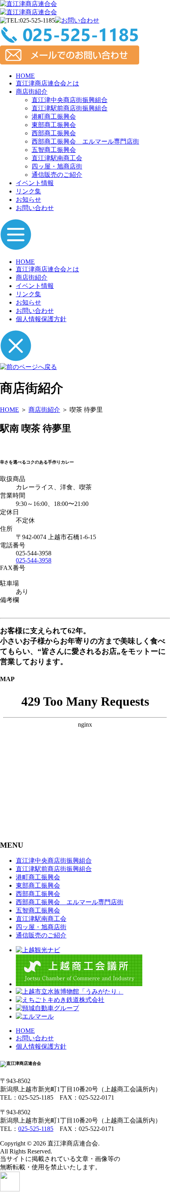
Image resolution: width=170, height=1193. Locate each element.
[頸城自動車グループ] (47, 1008)
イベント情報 (35, 183)
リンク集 (28, 191)
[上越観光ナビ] (38, 950)
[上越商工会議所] (79, 984)
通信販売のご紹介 (57, 174)
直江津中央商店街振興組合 (70, 100)
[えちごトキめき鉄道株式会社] (60, 999)
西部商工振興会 (54, 133)
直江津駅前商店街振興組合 (70, 108)
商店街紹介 (31, 91)
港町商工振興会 (54, 116)
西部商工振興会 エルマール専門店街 (85, 141)
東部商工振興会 (54, 124)
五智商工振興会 (54, 149)
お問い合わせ (35, 208)
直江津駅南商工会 (57, 158)
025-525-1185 (35, 1128)
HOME (25, 75)
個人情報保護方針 (41, 319)
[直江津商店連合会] (28, 3)
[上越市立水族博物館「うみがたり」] (69, 991)
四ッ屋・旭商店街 (57, 166)
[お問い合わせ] (77, 20)
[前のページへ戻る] (28, 367)
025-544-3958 (33, 560)
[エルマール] (35, 1016)
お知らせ (28, 199)
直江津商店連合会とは (47, 83)
